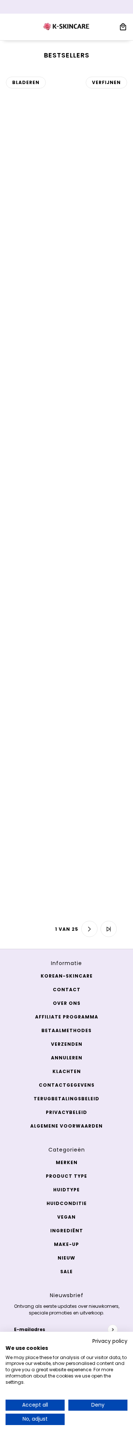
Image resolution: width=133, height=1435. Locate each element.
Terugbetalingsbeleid (66, 1099)
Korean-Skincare (67, 976)
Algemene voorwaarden (66, 1126)
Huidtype (66, 1190)
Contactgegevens (67, 1085)
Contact (67, 989)
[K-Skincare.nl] (67, 27)
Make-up (66, 1244)
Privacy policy (109, 1341)
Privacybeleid (66, 1112)
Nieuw (66, 1258)
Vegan (66, 1217)
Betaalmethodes (66, 1030)
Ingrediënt (66, 1230)
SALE (66, 1271)
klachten (66, 1071)
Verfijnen (106, 82)
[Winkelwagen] (123, 27)
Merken (67, 1162)
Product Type (66, 1176)
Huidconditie (67, 1203)
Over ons (67, 1003)
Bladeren (26, 82)
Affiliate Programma (66, 1017)
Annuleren (66, 1058)
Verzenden (66, 1044)
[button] (25, 929)
